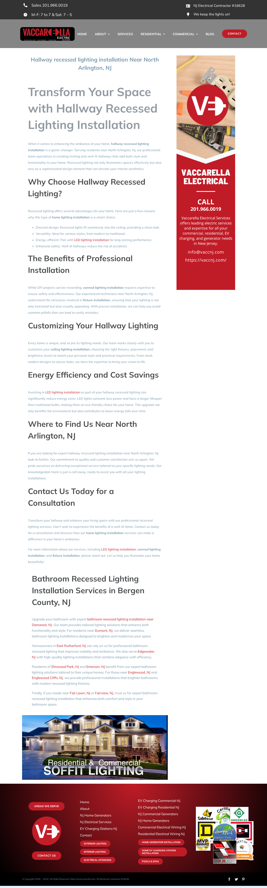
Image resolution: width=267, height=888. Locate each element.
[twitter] (236, 879)
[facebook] (229, 879)
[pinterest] (243, 879)
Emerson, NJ (95, 667)
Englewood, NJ (139, 672)
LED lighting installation (91, 240)
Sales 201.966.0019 (49, 5)
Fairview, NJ (104, 693)
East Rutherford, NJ (71, 646)
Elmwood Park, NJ (65, 667)
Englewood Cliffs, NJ (47, 678)
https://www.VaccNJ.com (82, 879)
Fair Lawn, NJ (80, 693)
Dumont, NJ (104, 630)
